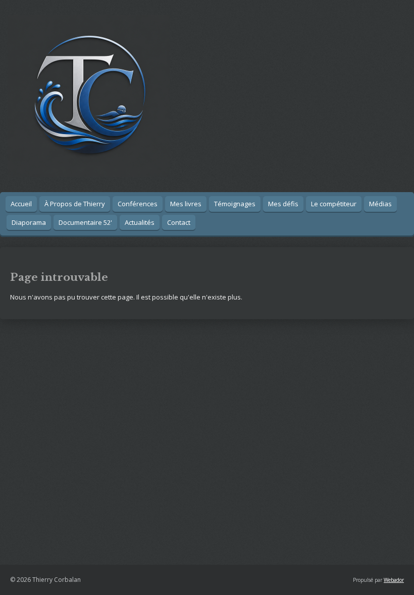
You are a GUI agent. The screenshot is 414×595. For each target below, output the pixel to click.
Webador (394, 579)
